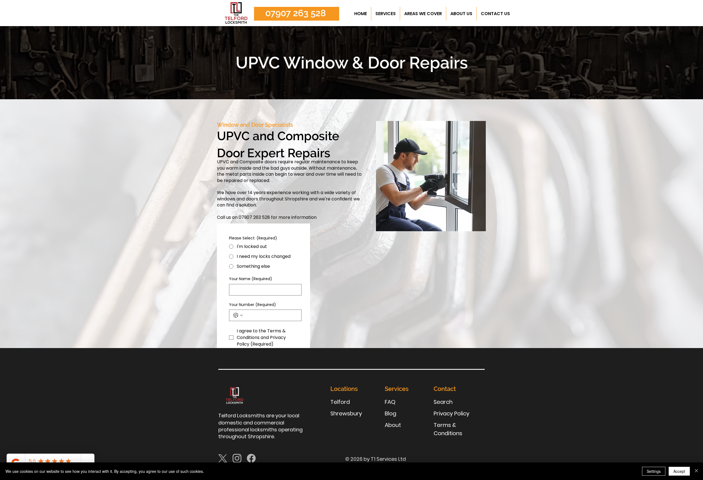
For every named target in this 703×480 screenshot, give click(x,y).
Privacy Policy (451, 413)
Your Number (252, 304)
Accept (679, 471)
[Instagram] (237, 458)
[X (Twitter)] (222, 458)
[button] (385, 14)
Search (443, 402)
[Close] (696, 471)
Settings (654, 471)
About (393, 425)
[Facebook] (251, 458)
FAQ (390, 402)
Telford (340, 402)
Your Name (250, 279)
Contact (445, 388)
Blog (390, 413)
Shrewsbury (346, 413)
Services (397, 388)
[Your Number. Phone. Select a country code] (238, 315)
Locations (344, 388)
